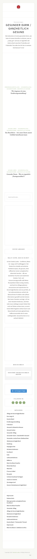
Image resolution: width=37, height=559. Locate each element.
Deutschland (10, 419)
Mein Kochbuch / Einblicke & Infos (16, 527)
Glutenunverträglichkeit (14, 441)
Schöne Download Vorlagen (15, 477)
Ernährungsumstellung (12, 87)
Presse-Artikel (11, 471)
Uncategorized (11, 482)
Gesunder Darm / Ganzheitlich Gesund (18, 89)
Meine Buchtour (11, 466)
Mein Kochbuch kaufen (13, 463)
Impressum (10, 495)
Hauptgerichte (11, 446)
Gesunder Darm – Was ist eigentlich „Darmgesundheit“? (18, 175)
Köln (8, 455)
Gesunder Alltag (26, 87)
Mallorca (9, 460)
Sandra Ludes (16, 552)
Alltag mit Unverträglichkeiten (15, 413)
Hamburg (9, 444)
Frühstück (10, 424)
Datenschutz (10, 498)
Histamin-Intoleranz (12, 449)
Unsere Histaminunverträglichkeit (16, 485)
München (9, 468)
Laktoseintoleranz (12, 457)
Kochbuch (10, 452)
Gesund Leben (12, 128)
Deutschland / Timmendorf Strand (17, 522)
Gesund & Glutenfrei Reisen (15, 427)
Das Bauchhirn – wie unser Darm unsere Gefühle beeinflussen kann (18, 134)
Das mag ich (10, 416)
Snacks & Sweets (12, 479)
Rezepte (9, 474)
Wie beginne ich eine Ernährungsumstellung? (18, 92)
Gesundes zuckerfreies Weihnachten (18, 438)
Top (30, 555)
